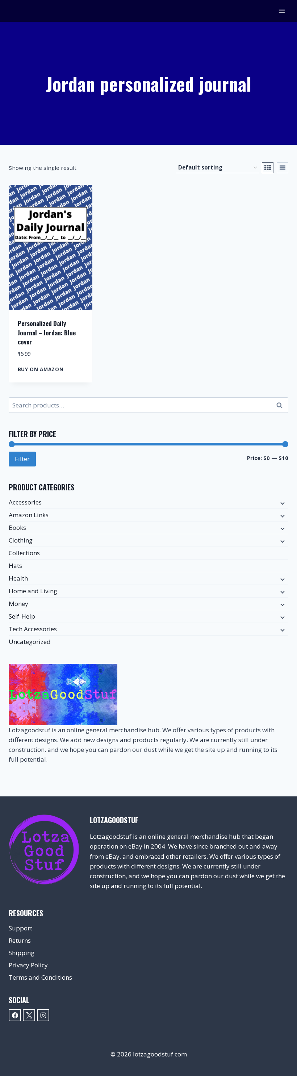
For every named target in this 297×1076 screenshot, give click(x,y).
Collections (24, 553)
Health (18, 578)
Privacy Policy (28, 965)
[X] (29, 1015)
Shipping (21, 953)
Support (20, 928)
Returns (20, 940)
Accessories (25, 502)
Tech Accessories (33, 629)
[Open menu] (281, 10)
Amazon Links (29, 515)
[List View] (282, 167)
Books (17, 527)
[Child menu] (281, 502)
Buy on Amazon (41, 369)
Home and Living (33, 591)
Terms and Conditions (40, 977)
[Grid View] (267, 167)
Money (18, 603)
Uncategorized (30, 641)
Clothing (21, 540)
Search (281, 405)
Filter (22, 459)
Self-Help (22, 616)
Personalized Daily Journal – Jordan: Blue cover (47, 332)
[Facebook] (15, 1015)
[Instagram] (43, 1015)
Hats (15, 565)
